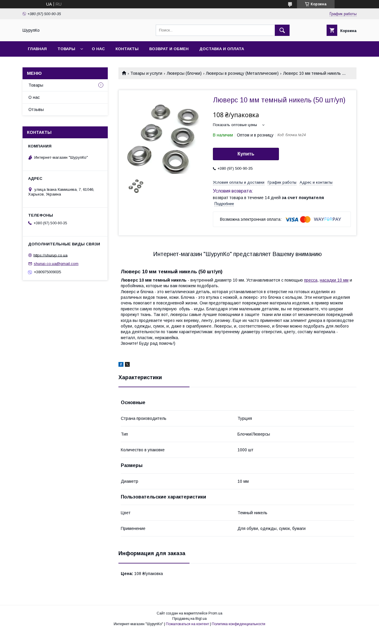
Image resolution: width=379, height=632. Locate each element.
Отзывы (36, 109)
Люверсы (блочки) (184, 73)
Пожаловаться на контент (187, 624)
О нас (98, 49)
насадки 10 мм (334, 280)
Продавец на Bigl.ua (189, 619)
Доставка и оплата (221, 49)
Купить (245, 153)
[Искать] (282, 30)
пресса (310, 280)
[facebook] (120, 365)
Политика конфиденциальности (238, 624)
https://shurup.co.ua (50, 255)
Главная (37, 49)
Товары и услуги (146, 73)
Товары (66, 49)
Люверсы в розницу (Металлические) (242, 73)
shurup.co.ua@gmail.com (56, 263)
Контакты (127, 49)
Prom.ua (215, 613)
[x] (127, 365)
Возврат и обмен (169, 49)
